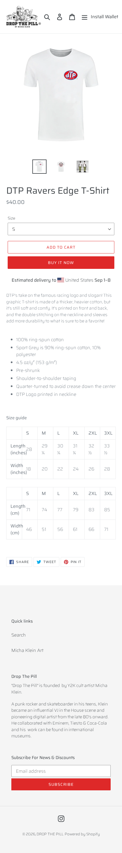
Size (11, 218)
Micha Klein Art (27, 650)
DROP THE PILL (50, 834)
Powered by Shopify (82, 834)
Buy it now (61, 262)
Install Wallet (104, 16)
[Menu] (84, 16)
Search (18, 635)
